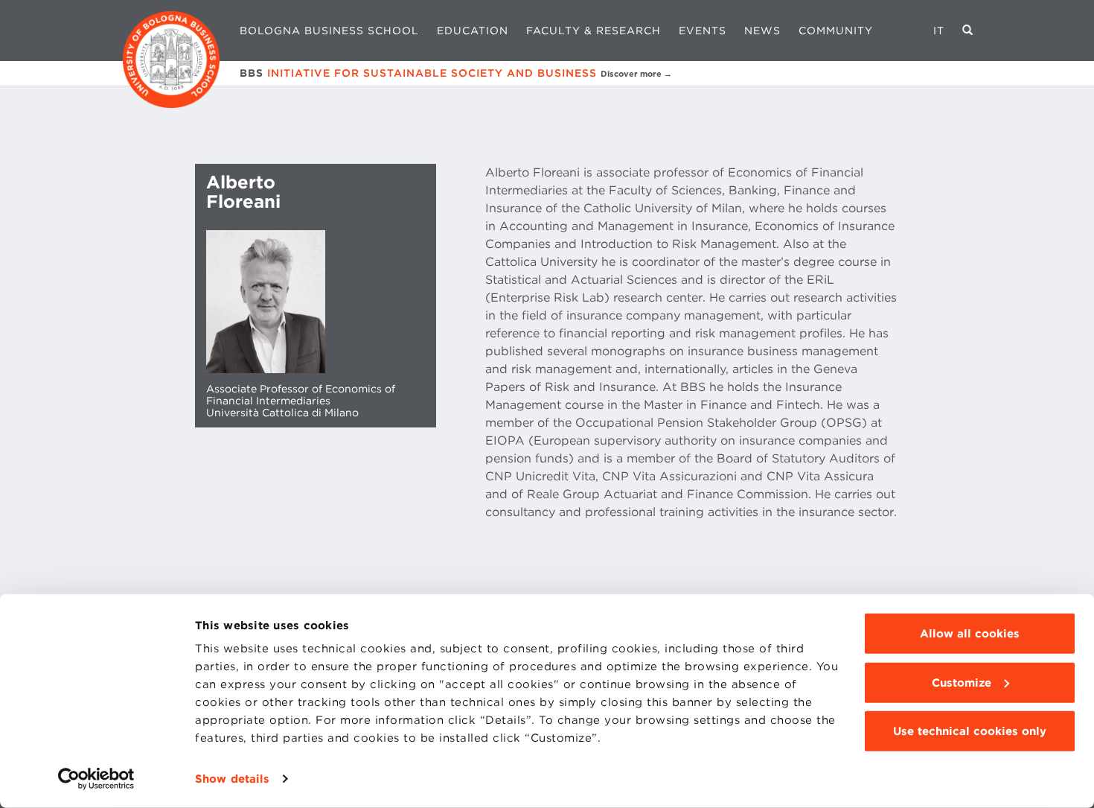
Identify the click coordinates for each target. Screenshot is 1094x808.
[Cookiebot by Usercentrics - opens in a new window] (96, 779)
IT (938, 30)
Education (472, 30)
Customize (961, 682)
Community (836, 30)
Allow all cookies (970, 633)
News (762, 30)
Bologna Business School (329, 30)
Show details (232, 779)
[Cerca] (967, 30)
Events (702, 30)
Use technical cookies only (969, 731)
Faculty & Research (593, 30)
